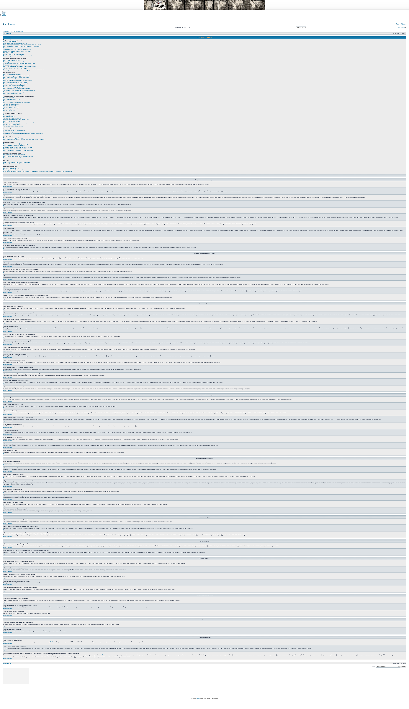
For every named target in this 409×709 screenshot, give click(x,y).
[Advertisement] (68, 683)
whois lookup (102, 655)
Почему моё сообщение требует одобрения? (15, 92)
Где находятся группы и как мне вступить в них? (16, 119)
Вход (5, 24)
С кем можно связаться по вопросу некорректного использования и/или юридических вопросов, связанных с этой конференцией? (38, 171)
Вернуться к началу (7, 186)
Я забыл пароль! (7, 48)
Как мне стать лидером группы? (11, 121)
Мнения (3, 14)
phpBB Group (51, 642)
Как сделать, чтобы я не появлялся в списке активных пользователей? (22, 46)
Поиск (404, 24)
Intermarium (4, 18)
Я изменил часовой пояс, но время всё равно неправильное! (19, 63)
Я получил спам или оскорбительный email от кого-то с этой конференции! (23, 133)
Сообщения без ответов (9, 31)
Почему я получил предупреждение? (13, 87)
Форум (3, 13)
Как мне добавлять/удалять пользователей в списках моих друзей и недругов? (24, 139)
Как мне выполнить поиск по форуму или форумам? (17, 144)
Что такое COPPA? (8, 52)
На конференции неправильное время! (13, 62)
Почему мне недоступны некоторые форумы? (15, 84)
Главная (3, 10)
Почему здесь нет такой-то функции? (13, 170)
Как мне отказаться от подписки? (12, 158)
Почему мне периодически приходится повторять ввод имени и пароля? (22, 44)
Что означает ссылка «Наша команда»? (13, 126)
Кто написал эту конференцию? (11, 168)
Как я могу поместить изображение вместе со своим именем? (19, 66)
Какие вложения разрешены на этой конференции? (16, 162)
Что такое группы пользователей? (12, 118)
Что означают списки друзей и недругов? (14, 138)
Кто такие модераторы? (9, 116)
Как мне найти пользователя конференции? (14, 148)
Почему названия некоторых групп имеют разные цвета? (18, 123)
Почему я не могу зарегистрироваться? (13, 54)
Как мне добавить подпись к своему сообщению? (16, 77)
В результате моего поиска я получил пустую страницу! (18, 147)
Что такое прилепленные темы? (11, 107)
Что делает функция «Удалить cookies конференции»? (17, 56)
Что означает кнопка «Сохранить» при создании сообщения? (19, 90)
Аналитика (4, 12)
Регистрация (12, 24)
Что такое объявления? (9, 105)
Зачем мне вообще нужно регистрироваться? (15, 43)
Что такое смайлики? (8, 101)
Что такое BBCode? (8, 97)
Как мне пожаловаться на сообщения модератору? (16, 88)
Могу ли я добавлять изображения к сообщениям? (16, 102)
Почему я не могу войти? (10, 41)
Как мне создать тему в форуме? (12, 74)
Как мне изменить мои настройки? (12, 60)
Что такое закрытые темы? (10, 109)
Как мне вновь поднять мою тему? (12, 93)
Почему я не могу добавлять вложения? (14, 85)
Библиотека (4, 16)
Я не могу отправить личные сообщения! (14, 130)
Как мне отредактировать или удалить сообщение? (16, 76)
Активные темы (19, 31)
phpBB (198, 698)
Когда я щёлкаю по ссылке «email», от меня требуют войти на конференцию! (23, 70)
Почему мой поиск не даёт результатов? (14, 145)
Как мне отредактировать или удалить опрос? (15, 82)
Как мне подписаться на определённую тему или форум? (18, 156)
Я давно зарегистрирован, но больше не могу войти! (17, 51)
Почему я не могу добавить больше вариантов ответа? (17, 80)
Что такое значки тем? (9, 110)
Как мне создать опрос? (9, 79)
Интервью (4, 15)
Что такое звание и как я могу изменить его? (15, 68)
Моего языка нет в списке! (10, 65)
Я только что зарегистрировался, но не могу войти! (17, 49)
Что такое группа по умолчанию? (12, 124)
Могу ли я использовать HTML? (12, 99)
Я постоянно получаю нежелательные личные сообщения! (18, 132)
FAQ (398, 24)
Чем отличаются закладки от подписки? (14, 154)
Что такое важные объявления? (11, 104)
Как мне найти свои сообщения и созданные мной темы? (18, 150)
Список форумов (7, 33)
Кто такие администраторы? (10, 115)
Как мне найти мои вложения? (11, 164)
